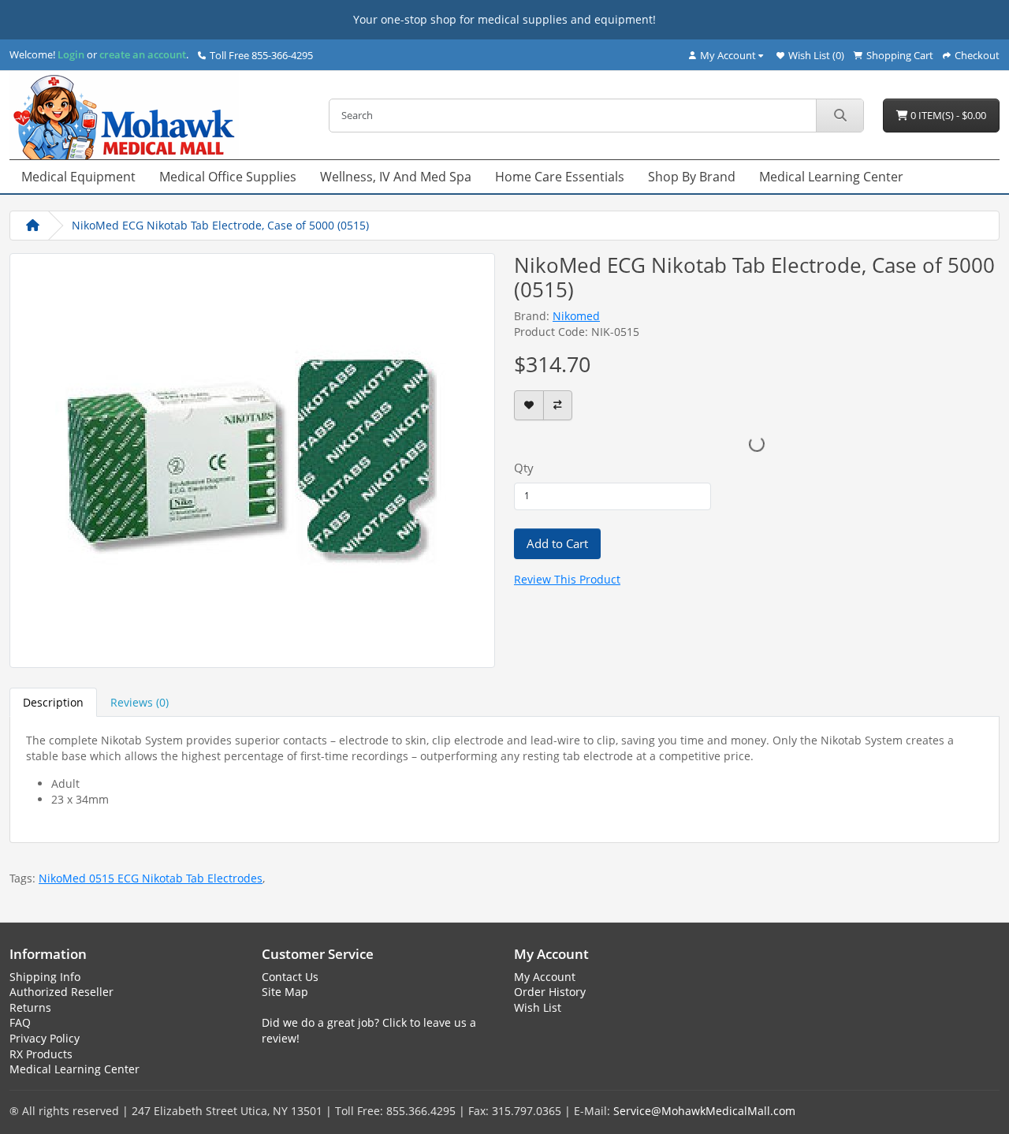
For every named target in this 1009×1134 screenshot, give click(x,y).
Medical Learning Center (831, 176)
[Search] (839, 115)
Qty (524, 468)
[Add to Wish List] (529, 405)
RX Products (41, 1053)
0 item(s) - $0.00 (947, 115)
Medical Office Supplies (227, 176)
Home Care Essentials (559, 176)
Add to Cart (557, 543)
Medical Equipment (78, 176)
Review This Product (567, 579)
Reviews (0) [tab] (139, 702)
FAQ (20, 1022)
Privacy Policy (44, 1038)
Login (71, 54)
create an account (141, 54)
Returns (30, 1007)
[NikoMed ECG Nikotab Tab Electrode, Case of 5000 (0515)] (252, 458)
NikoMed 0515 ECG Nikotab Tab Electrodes (150, 878)
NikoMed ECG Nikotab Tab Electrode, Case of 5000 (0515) (220, 225)
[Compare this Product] (557, 405)
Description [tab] (53, 702)
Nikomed (576, 315)
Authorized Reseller (61, 991)
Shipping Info (44, 976)
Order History (550, 991)
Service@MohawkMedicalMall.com (704, 1110)
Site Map (285, 991)
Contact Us (290, 976)
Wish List (537, 1007)
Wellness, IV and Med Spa (395, 176)
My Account (544, 976)
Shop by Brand (691, 176)
